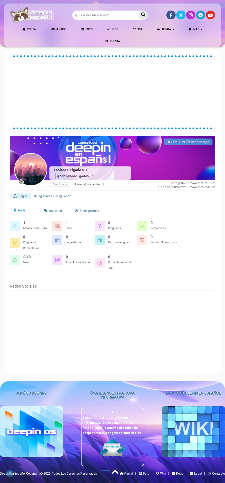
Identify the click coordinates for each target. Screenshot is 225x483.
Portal (31, 29)
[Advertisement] (112, 92)
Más (196, 29)
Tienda (166, 29)
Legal (198, 473)
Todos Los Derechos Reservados (74, 473)
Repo (179, 473)
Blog (114, 29)
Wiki (140, 29)
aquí (98, 428)
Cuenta (114, 41)
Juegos (61, 29)
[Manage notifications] (9, 473)
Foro (89, 29)
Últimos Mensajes (197, 142)
